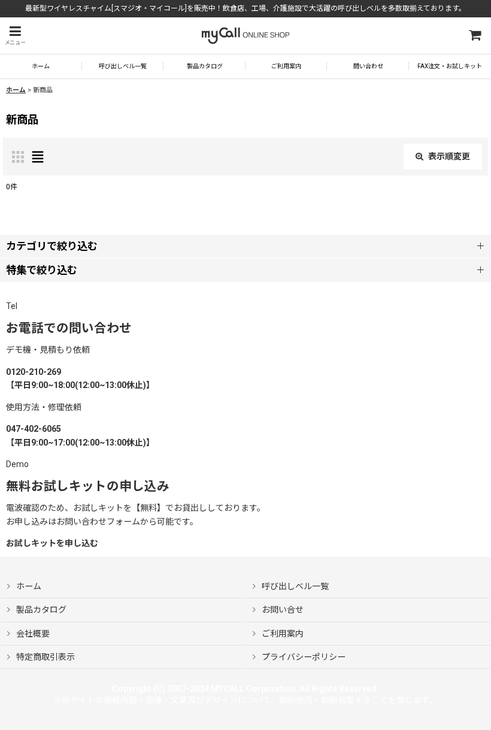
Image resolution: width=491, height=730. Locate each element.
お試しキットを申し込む (52, 543)
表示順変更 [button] (449, 156)
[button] (15, 35)
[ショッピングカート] (474, 35)
